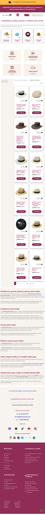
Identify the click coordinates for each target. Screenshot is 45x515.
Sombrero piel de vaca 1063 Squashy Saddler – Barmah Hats (36, 138)
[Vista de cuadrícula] (41, 83)
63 (27, 283)
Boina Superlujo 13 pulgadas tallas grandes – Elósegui (21, 236)
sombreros (30, 293)
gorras (35, 293)
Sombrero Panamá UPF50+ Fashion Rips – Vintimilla (21, 171)
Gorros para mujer (39, 40)
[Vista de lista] (43, 83)
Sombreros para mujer (6, 40)
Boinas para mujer (28, 40)
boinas (38, 293)
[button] (17, 14)
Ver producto (21, 112)
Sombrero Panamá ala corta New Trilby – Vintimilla (36, 171)
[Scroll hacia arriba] (41, 508)
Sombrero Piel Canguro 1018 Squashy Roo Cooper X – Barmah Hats (19, 139)
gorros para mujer (5, 295)
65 (33, 283)
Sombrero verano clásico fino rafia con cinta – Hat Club (36, 237)
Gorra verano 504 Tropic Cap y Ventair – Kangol (36, 105)
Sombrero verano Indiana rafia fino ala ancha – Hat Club (20, 269)
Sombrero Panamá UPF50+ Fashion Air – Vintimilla (21, 203)
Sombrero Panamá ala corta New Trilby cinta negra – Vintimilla (36, 204)
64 (30, 283)
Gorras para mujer (17, 40)
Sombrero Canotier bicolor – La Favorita (36, 269)
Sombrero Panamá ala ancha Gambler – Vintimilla (21, 105)
